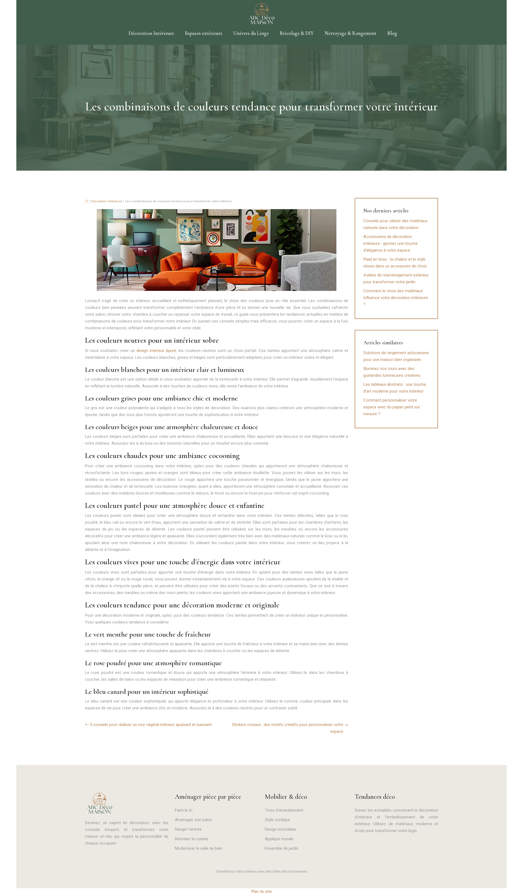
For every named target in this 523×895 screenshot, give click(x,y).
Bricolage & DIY (297, 33)
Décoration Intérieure (151, 33)
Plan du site (261, 891)
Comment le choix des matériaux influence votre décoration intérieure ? (395, 297)
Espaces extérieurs (203, 33)
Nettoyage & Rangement (350, 33)
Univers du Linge (251, 33)
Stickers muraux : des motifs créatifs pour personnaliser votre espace (287, 728)
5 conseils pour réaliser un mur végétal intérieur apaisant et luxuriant (151, 724)
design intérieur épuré (156, 350)
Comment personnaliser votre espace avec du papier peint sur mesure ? (391, 407)
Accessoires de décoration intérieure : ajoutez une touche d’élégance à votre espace (390, 243)
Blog (392, 33)
